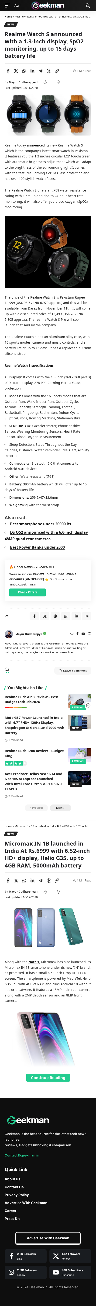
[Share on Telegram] (40, 71)
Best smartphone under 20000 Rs (40, 523)
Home (8, 16)
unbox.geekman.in (23, 584)
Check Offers (27, 592)
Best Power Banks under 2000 (37, 547)
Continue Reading (48, 1077)
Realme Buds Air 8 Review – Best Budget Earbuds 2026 (31, 699)
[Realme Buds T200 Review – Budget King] (79, 755)
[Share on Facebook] (8, 71)
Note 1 (33, 962)
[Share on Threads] (48, 71)
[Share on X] (16, 71)
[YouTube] (83, 634)
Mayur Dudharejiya (22, 82)
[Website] (72, 634)
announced (36, 145)
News (11, 24)
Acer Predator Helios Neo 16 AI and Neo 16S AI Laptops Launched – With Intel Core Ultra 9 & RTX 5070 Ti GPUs (33, 781)
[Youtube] (70, 1272)
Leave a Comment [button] (75, 670)
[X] (70, 1256)
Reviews (78, 707)
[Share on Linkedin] (32, 71)
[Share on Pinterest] (55, 616)
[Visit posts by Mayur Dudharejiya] (9, 634)
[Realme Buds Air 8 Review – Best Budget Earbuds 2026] (79, 701)
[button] (9, 5)
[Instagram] (89, 634)
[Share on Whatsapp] (24, 71)
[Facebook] (77, 634)
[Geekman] (48, 5)
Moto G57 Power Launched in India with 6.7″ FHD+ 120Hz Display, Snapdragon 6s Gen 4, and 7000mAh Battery (34, 725)
